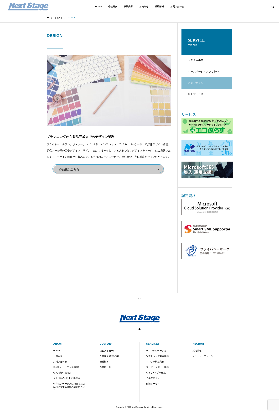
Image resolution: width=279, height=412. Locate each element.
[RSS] (139, 329)
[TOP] (139, 298)
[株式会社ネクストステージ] (28, 6)
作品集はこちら (69, 169)
